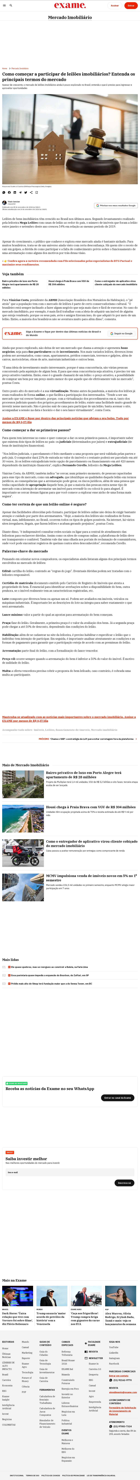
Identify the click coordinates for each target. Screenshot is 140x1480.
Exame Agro (25, 1365)
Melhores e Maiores (67, 1442)
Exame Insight (5, 1398)
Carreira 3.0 (95, 1369)
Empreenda (95, 1401)
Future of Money (26, 1379)
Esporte (26, 1358)
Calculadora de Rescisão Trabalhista (47, 1399)
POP (24, 1392)
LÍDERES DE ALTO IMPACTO (8, 1365)
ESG (4, 1391)
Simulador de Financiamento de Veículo (47, 1423)
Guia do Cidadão (44, 1353)
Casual (25, 1347)
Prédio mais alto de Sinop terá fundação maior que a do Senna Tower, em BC (51, 983)
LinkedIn (113, 1352)
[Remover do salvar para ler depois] (36, 192)
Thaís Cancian (14, 202)
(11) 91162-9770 (122, 1380)
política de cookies (50, 1476)
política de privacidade (73, 1476)
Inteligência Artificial (8, 1407)
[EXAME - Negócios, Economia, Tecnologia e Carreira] (70, 5)
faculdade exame (94, 1343)
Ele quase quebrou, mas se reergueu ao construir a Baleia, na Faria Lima (49, 967)
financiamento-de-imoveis (73, 729)
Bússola (66, 1374)
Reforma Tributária (67, 1353)
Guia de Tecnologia (45, 1362)
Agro (91, 1396)
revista (93, 1351)
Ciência (26, 1386)
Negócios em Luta (68, 1413)
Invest (5, 1413)
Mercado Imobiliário (70, 17)
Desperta (93, 1374)
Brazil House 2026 (68, 1362)
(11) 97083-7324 (122, 1426)
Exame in (94, 1363)
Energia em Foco (70, 1388)
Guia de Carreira (44, 1379)
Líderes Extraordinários (70, 1405)
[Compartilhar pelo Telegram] (20, 192)
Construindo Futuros (68, 1382)
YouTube (113, 1347)
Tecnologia (27, 1372)
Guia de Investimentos (47, 1371)
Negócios (7, 1419)
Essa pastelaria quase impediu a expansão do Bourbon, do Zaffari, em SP (50, 975)
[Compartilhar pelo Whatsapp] (3, 192)
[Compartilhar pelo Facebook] (9, 192)
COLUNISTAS (8, 1424)
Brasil (5, 1374)
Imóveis (39, 729)
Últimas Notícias (6, 1355)
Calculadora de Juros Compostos (47, 1411)
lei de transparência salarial (101, 1476)
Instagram (114, 1358)
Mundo (25, 1341)
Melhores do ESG (68, 1450)
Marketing (27, 1352)
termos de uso (32, 1476)
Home (4, 68)
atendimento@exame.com (123, 1392)
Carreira (6, 1380)
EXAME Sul (67, 1369)
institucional (17, 1476)
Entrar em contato (118, 1375)
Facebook (114, 1363)
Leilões (49, 729)
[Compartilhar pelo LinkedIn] (14, 192)
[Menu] (4, 5)
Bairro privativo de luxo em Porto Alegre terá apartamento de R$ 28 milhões (20, 284)
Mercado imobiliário (104, 729)
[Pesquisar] (11, 5)
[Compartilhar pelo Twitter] (25, 192)
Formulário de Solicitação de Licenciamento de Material (122, 1411)
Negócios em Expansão (68, 1459)
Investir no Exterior (67, 1396)
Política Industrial (67, 1422)
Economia (7, 1385)
